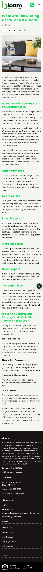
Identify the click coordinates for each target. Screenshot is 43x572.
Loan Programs (8, 532)
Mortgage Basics (9, 541)
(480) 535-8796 (14, 489)
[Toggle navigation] (39, 4)
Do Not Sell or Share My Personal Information (20, 513)
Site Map (5, 521)
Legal (4, 505)
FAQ (3, 551)
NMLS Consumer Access (12, 472)
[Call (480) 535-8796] (32, 4)
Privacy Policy (7, 509)
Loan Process (7, 537)
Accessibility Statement (11, 517)
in (14, 30)
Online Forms (7, 546)
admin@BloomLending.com (13, 493)
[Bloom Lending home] (13, 5)
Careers (5, 555)
